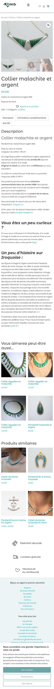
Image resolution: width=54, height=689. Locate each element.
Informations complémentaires (31, 118)
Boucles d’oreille (27, 591)
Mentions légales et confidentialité (27, 642)
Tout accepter (27, 670)
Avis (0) (6, 123)
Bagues (27, 587)
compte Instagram (23, 212)
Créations (27, 606)
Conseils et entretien (27, 633)
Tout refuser (27, 683)
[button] (28, 5)
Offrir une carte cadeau (27, 627)
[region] (27, 666)
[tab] (8, 118)
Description (8, 118)
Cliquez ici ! (18, 204)
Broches (27, 597)
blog (34, 242)
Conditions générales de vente (27, 639)
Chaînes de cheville (27, 603)
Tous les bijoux (27, 609)
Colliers (12, 17)
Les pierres (27, 621)
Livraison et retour (27, 636)
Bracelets (27, 594)
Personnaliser (27, 677)
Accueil (4, 17)
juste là (14, 326)
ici (37, 312)
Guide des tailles (27, 630)
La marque (27, 624)
